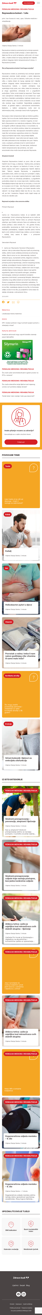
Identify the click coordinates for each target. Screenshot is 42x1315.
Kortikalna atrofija (12, 675)
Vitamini (8, 622)
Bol (6, 568)
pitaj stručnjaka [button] (28, 3)
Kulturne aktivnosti (9, 331)
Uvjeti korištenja (27, 1304)
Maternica (6, 310)
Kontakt (12, 1304)
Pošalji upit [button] (21, 442)
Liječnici (15, 1285)
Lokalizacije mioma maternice (12, 314)
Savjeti (22, 1285)
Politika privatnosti (15, 1308)
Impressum (19, 1304)
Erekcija (8, 724)
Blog (28, 1285)
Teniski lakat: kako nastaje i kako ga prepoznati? (18, 396)
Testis (7, 466)
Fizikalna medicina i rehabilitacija (18, 9)
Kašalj (7, 514)
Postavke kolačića (27, 1308)
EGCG (4, 319)
